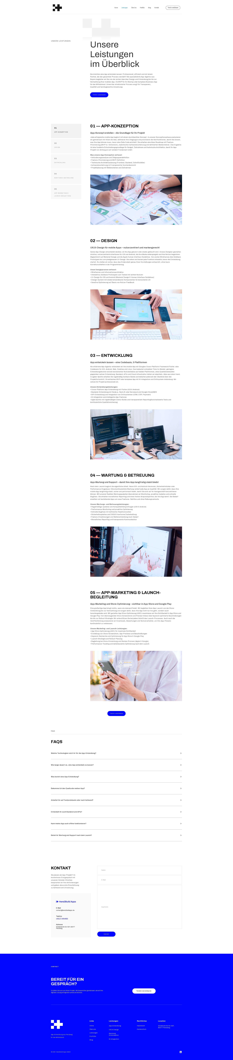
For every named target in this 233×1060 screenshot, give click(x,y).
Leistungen (125, 7)
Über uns (93, 1029)
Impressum (141, 1025)
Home (116, 7)
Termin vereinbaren (173, 7)
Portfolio (142, 7)
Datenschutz (141, 1029)
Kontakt (156, 7)
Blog (149, 7)
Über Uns (133, 7)
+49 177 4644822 (62, 918)
